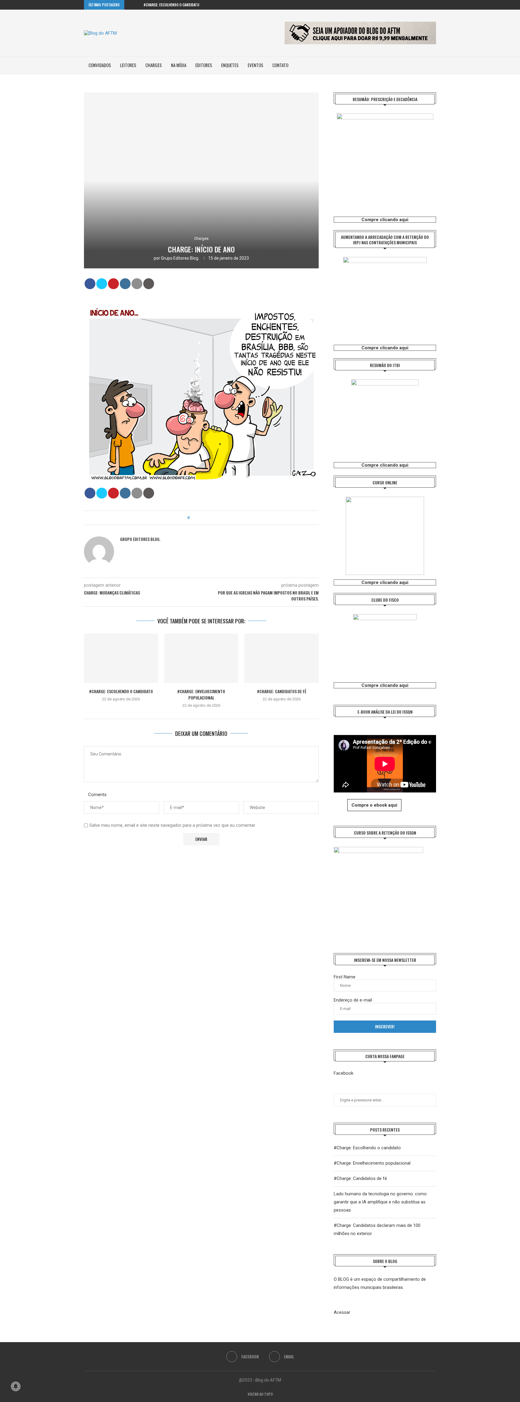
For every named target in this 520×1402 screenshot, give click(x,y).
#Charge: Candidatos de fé (281, 691)
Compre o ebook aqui (374, 805)
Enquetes (230, 65)
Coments (97, 794)
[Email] (434, 5)
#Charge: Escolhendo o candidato (171, 4)
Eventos (255, 65)
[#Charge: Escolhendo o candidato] (121, 658)
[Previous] (130, 5)
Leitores (128, 65)
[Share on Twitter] (101, 283)
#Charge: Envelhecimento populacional (201, 694)
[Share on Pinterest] (113, 283)
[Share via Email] (210, 517)
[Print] (148, 283)
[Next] (138, 5)
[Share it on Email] (137, 283)
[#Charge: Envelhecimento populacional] (201, 658)
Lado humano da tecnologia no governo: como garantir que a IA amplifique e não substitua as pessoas (380, 1202)
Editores (203, 65)
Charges (153, 65)
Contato (280, 65)
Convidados (99, 65)
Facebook (343, 1073)
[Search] (433, 65)
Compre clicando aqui (384, 219)
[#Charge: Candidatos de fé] (281, 658)
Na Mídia (178, 65)
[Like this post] (192, 517)
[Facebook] (427, 5)
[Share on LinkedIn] (125, 283)
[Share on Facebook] (90, 283)
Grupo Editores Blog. (180, 258)
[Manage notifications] (15, 1386)
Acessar (342, 1312)
